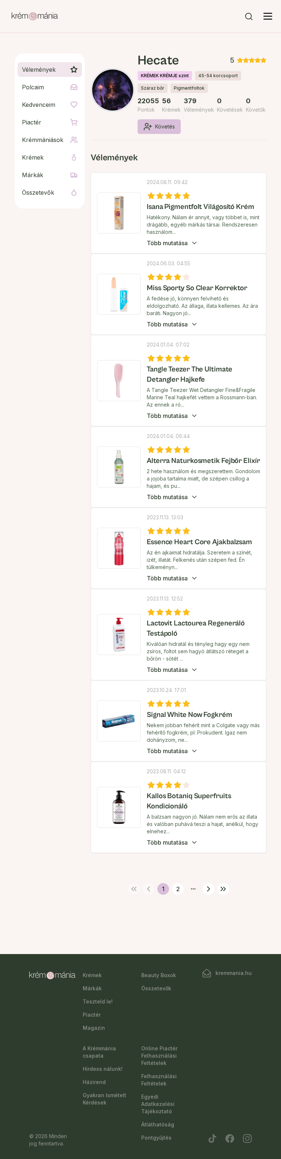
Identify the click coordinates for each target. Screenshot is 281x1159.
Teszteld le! (98, 1001)
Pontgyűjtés (156, 1137)
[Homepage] (35, 16)
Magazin (94, 1028)
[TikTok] (212, 1138)
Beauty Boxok (158, 975)
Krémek (92, 975)
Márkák (92, 988)
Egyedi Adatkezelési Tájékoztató (158, 1103)
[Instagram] (247, 1138)
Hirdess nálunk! (103, 1069)
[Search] (248, 16)
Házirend (94, 1082)
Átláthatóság (157, 1124)
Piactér (92, 1015)
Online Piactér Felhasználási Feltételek (159, 1055)
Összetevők (156, 988)
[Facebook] (229, 1138)
